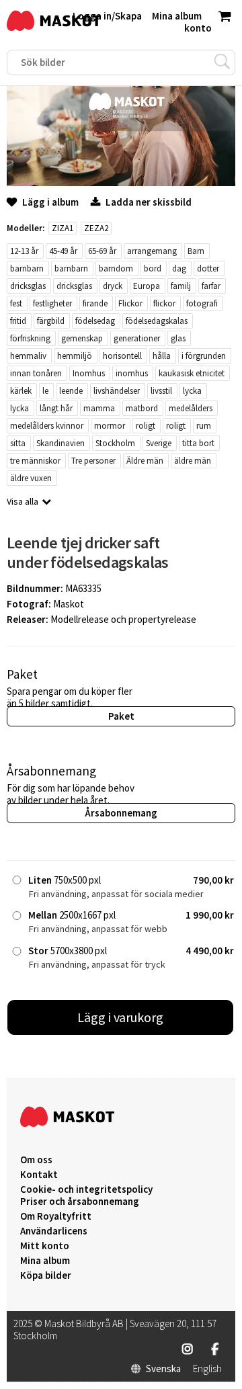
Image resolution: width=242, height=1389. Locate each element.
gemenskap (82, 338)
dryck (112, 286)
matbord (142, 408)
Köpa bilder (45, 1275)
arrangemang (152, 251)
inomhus (132, 373)
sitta (18, 443)
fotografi (202, 303)
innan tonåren (36, 373)
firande (95, 303)
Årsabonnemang (121, 812)
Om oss (36, 1160)
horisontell (122, 356)
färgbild (51, 321)
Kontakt (39, 1175)
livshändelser (116, 390)
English (207, 1369)
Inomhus (89, 373)
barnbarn (27, 268)
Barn (196, 251)
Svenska (163, 1369)
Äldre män (144, 460)
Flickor (130, 303)
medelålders (190, 408)
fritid (18, 321)
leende (71, 390)
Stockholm (115, 443)
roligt (145, 425)
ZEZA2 (96, 228)
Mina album (45, 1261)
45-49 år (63, 251)
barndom (116, 268)
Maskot (68, 603)
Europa (146, 286)
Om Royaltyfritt (55, 1216)
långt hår (56, 408)
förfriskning (30, 338)
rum (203, 425)
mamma (99, 408)
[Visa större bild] (121, 182)
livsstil (161, 390)
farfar (211, 286)
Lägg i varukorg (120, 1017)
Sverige (158, 443)
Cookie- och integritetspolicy (86, 1189)
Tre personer (93, 460)
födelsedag (95, 321)
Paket (121, 716)
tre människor (35, 460)
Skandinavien (60, 443)
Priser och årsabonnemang (79, 1201)
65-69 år (102, 251)
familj (181, 286)
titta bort (198, 443)
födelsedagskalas (157, 321)
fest (16, 303)
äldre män (192, 460)
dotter (208, 268)
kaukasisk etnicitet (192, 373)
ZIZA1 (62, 228)
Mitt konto (44, 1246)
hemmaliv (28, 356)
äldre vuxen (31, 478)
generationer (137, 338)
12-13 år (24, 251)
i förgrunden (204, 356)
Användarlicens (53, 1231)
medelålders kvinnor (46, 425)
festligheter (52, 303)
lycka (192, 390)
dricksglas (28, 286)
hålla (162, 356)
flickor (164, 303)
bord (152, 268)
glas (178, 338)
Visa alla (22, 501)
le (45, 390)
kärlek (21, 390)
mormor (109, 425)
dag (179, 268)
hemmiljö (74, 356)
